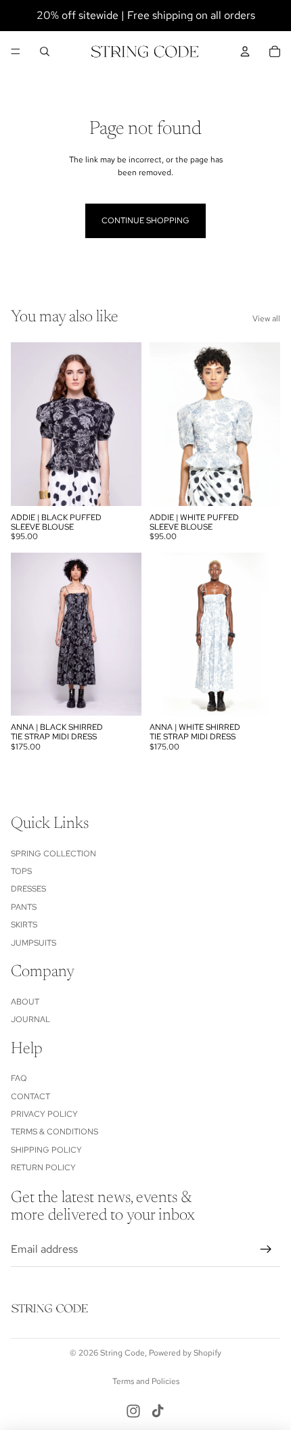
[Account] (245, 51)
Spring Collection (53, 853)
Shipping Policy (46, 1150)
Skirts (24, 924)
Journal (30, 1019)
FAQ (19, 1078)
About (25, 1001)
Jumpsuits (33, 943)
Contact (30, 1096)
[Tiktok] (158, 1411)
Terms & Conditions (54, 1132)
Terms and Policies (145, 1381)
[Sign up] (266, 1249)
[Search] (45, 51)
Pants (24, 907)
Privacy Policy (44, 1114)
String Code (122, 1352)
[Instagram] (133, 1411)
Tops (21, 871)
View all (266, 318)
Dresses (28, 889)
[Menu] (15, 51)
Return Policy (43, 1167)
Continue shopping (145, 220)
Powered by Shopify (185, 1352)
